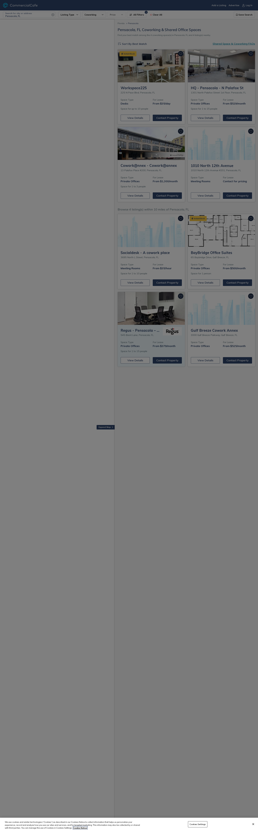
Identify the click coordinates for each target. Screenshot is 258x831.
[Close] (253, 824)
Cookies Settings (198, 824)
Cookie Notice (80, 828)
